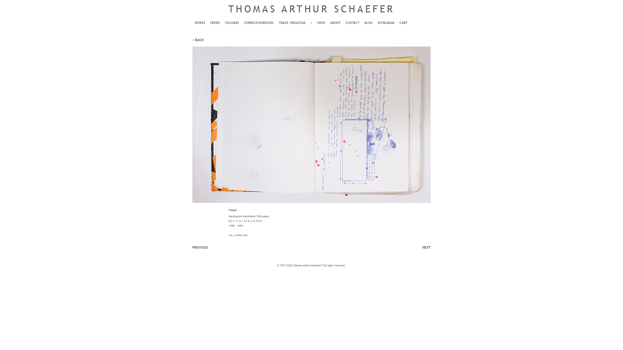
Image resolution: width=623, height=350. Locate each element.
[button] (200, 23)
